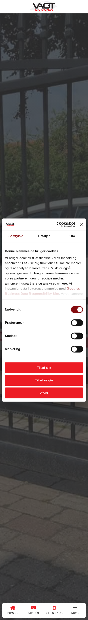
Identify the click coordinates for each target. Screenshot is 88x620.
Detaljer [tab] (44, 236)
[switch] (77, 322)
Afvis (44, 393)
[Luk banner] (81, 224)
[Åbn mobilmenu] (75, 607)
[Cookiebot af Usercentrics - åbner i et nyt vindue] (57, 224)
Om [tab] (72, 236)
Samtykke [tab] (16, 236)
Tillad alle (44, 367)
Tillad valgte (44, 380)
